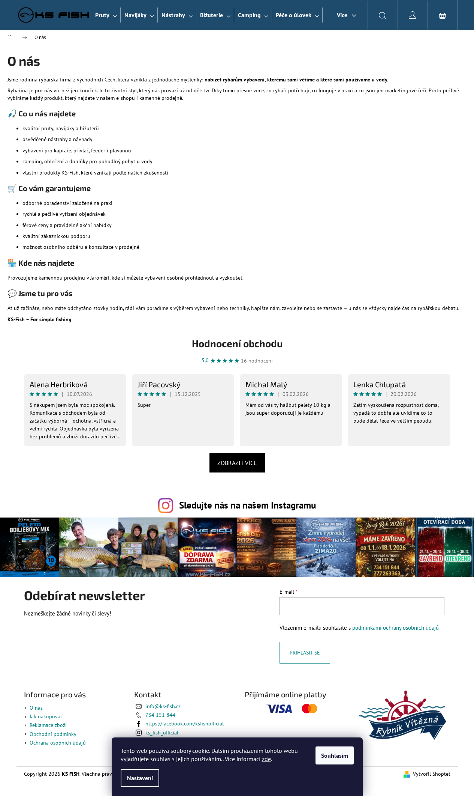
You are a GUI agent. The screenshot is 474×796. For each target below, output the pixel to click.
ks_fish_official (161, 732)
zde (266, 759)
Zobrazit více (237, 462)
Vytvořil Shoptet (431, 773)
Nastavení (140, 778)
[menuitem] (106, 15)
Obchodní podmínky (53, 734)
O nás (36, 707)
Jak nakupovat (46, 716)
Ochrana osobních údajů (58, 742)
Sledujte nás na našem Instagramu (247, 505)
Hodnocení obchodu (237, 343)
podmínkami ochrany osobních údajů (395, 627)
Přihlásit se (305, 652)
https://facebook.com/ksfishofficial (184, 723)
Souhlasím (334, 755)
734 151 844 (160, 715)
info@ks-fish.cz (163, 706)
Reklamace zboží (48, 725)
